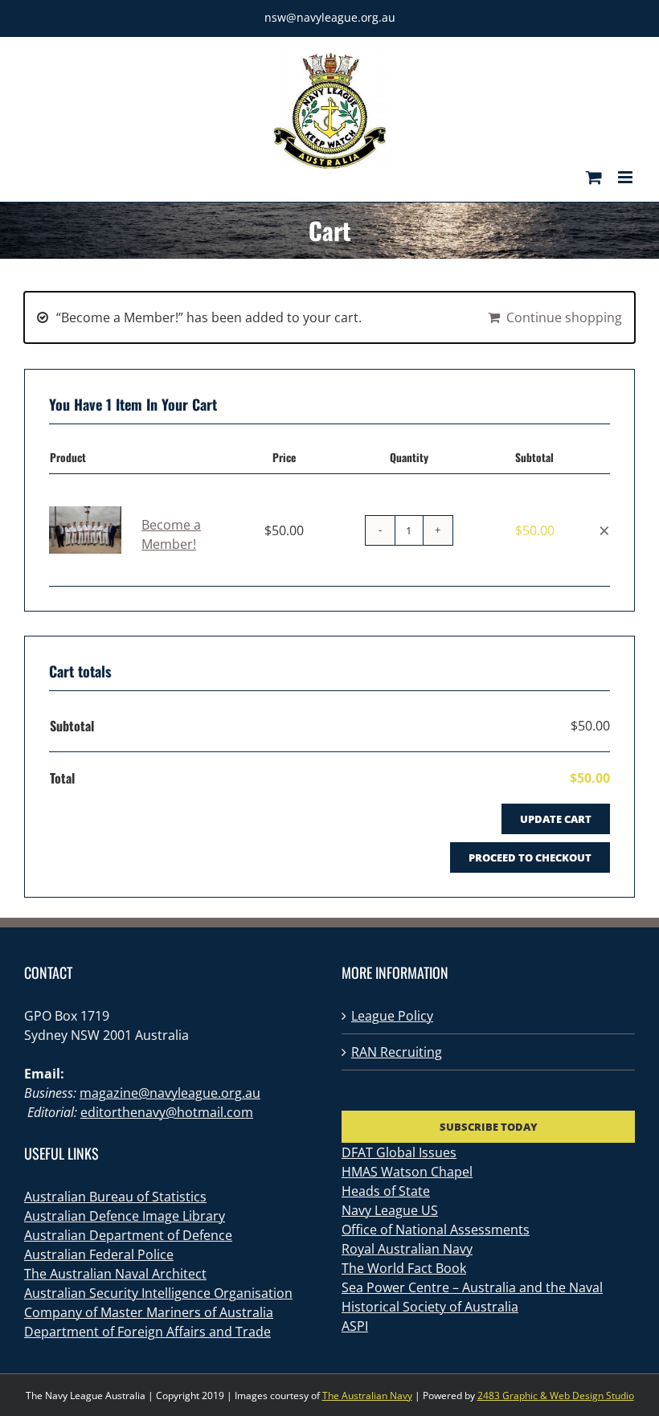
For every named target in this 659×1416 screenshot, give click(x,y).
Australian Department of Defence (128, 1235)
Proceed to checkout (530, 857)
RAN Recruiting (396, 1052)
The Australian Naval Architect (115, 1274)
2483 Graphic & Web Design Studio (555, 1395)
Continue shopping (564, 317)
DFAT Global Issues (399, 1152)
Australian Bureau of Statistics (115, 1196)
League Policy (392, 1016)
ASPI (355, 1326)
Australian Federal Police (99, 1254)
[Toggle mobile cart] (594, 177)
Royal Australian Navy (407, 1249)
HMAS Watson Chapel (407, 1172)
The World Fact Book (404, 1268)
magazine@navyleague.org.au (170, 1093)
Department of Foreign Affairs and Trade (147, 1331)
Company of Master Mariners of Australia (148, 1312)
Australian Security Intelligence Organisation (158, 1293)
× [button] (604, 530)
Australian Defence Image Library (124, 1216)
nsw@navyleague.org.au (329, 17)
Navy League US (390, 1210)
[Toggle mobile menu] (626, 177)
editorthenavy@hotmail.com (166, 1112)
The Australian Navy (367, 1395)
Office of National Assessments (436, 1229)
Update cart (555, 819)
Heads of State (386, 1191)
